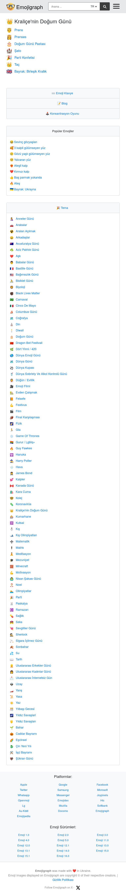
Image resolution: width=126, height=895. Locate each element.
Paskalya (19, 603)
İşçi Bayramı (21, 752)
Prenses (16, 36)
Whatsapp (24, 795)
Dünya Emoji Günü (25, 355)
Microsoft (102, 790)
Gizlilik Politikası (63, 879)
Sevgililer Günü (23, 628)
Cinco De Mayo (23, 305)
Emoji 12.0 (23, 845)
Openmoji (23, 800)
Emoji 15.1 (23, 856)
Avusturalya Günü (24, 243)
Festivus (18, 405)
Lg (23, 805)
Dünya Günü (21, 361)
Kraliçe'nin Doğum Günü (29, 510)
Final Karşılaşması (25, 417)
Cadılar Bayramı (23, 733)
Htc (102, 800)
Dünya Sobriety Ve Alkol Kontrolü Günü (38, 373)
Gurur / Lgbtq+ (22, 442)
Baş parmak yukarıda (26, 177)
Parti (16, 597)
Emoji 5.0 (63, 840)
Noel (16, 584)
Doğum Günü (21, 336)
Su (14, 653)
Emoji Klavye (63, 93)
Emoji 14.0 (63, 850)
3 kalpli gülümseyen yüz (27, 147)
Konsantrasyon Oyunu (63, 113)
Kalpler (17, 479)
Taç (13, 64)
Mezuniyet (19, 560)
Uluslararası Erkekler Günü (30, 665)
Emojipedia (23, 816)
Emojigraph (29, 7)
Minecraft (19, 566)
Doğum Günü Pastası (25, 43)
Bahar (17, 727)
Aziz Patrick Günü (24, 249)
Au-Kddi (23, 811)
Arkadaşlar (20, 237)
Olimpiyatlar (20, 591)
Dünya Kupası (22, 367)
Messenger (63, 795)
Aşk (15, 256)
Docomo (63, 811)
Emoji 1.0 (23, 835)
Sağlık (17, 615)
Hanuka (18, 454)
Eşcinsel (18, 740)
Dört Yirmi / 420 (23, 349)
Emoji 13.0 (102, 845)
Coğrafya (19, 318)
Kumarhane (20, 516)
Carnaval (19, 299)
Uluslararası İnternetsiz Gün (31, 677)
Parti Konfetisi (20, 57)
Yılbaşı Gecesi (22, 708)
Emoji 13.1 (23, 850)
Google (63, 784)
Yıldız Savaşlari (23, 715)
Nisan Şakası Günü (25, 578)
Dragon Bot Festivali (26, 342)
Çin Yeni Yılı (20, 746)
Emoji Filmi (20, 386)
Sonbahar (19, 646)
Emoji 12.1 (63, 845)
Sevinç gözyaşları (23, 142)
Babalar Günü (22, 262)
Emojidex (63, 800)
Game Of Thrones (24, 436)
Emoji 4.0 (23, 840)
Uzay (16, 684)
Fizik (16, 423)
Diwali (17, 330)
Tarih (16, 659)
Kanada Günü (22, 485)
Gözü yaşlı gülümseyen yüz (30, 153)
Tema (63, 207)
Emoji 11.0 (102, 840)
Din (15, 324)
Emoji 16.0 (63, 856)
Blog (63, 103)
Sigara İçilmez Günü (26, 640)
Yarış (16, 690)
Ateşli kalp (19, 165)
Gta (15, 429)
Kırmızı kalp (19, 171)
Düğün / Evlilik (22, 380)
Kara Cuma (20, 491)
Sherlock (18, 634)
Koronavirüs (20, 504)
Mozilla (63, 805)
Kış (15, 528)
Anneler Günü (22, 218)
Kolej (16, 498)
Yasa (16, 696)
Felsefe (17, 398)
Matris (17, 547)
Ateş (15, 183)
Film (15, 411)
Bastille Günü (21, 268)
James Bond (21, 473)
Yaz (15, 702)
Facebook (102, 784)
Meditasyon (20, 553)
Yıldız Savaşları (23, 721)
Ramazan (19, 609)
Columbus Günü (23, 311)
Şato (13, 50)
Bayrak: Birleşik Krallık (26, 71)
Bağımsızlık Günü (24, 274)
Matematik (19, 541)
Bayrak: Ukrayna (23, 189)
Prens (14, 29)
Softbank (102, 805)
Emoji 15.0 (102, 850)
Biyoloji (17, 287)
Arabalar (18, 225)
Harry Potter (21, 460)
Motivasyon (20, 572)
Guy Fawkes (21, 448)
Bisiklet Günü (21, 280)
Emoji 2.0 (63, 835)
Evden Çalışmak (23, 392)
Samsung (63, 790)
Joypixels (102, 795)
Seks (16, 622)
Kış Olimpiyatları (23, 535)
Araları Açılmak (22, 231)
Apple (23, 784)
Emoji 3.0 (102, 835)
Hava (16, 467)
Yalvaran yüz (20, 159)
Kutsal (17, 522)
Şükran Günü (21, 758)
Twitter (23, 790)
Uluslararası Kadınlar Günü (30, 671)
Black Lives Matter (25, 293)
